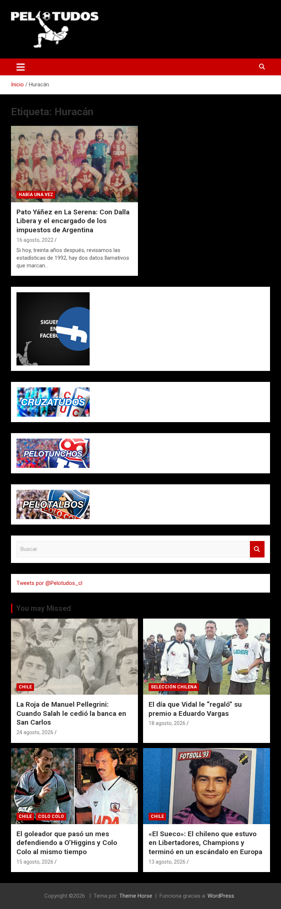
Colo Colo (51, 816)
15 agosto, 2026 (34, 862)
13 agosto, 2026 (167, 862)
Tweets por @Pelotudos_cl (49, 583)
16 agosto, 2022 (34, 240)
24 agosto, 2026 (34, 732)
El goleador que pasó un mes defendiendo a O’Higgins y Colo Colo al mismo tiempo (66, 843)
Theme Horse (135, 896)
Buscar (257, 549)
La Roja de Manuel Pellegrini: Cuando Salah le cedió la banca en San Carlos (71, 713)
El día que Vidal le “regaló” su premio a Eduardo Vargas (195, 709)
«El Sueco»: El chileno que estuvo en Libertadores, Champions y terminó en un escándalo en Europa (205, 843)
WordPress (220, 896)
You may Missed (43, 608)
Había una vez (36, 194)
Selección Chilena (174, 687)
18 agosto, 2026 (167, 723)
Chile (25, 687)
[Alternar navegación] (20, 67)
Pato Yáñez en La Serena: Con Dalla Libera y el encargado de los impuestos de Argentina (73, 221)
